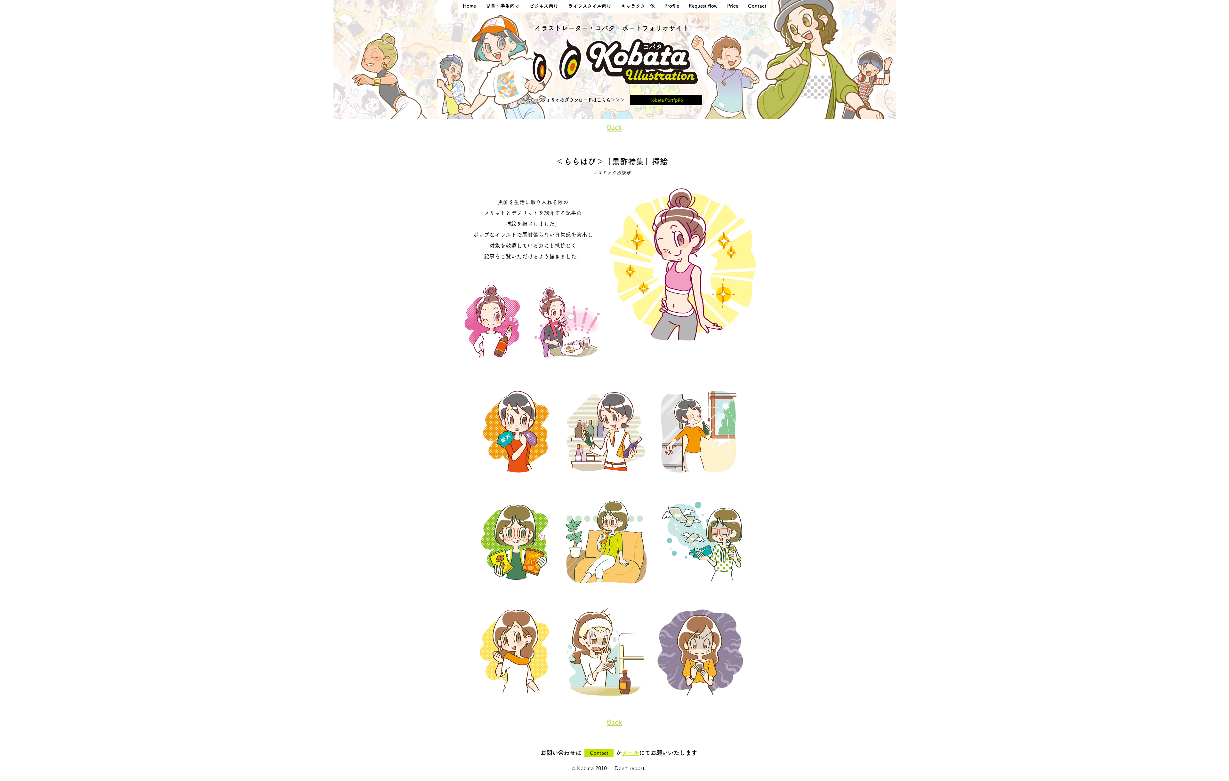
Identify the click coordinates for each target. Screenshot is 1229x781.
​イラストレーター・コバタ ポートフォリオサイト (611, 28)
